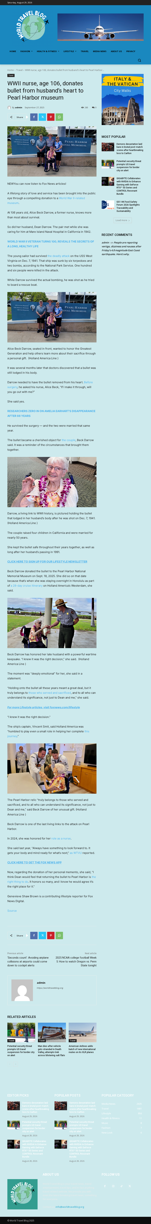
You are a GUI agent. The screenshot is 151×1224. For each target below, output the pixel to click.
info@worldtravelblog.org (70, 1206)
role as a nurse (61, 838)
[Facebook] (34, 117)
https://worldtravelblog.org (50, 988)
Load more (121, 220)
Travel (19, 70)
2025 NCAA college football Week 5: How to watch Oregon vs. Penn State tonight (76, 961)
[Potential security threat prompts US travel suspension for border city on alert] (21, 1032)
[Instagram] (113, 1186)
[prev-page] (9, 1064)
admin (18, 107)
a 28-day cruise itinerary (27, 585)
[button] (139, 60)
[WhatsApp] (59, 117)
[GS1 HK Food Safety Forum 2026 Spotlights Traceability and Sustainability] (108, 204)
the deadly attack (59, 256)
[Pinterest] (51, 117)
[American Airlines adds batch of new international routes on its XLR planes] (82, 1032)
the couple (69, 440)
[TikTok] (121, 1186)
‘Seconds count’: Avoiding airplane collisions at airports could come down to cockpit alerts (28, 961)
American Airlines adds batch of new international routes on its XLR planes (82, 1049)
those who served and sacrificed (50, 692)
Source (12, 910)
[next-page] (15, 1064)
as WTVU (76, 853)
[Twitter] (42, 117)
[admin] (9, 107)
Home (10, 70)
